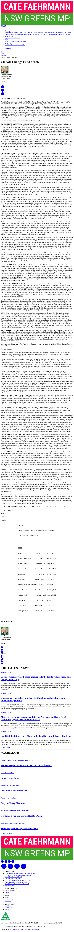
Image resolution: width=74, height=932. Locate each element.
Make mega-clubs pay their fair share (13, 823)
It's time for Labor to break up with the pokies (50, 32)
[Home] (37, 13)
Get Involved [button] (9, 36)
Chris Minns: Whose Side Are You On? (17, 884)
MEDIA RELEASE (6, 672)
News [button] (6, 39)
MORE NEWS (5, 747)
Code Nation (24, 929)
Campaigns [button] (8, 31)
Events (17, 38)
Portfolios (22, 45)
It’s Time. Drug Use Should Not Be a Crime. (44, 34)
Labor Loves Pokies (7, 773)
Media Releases (15, 41)
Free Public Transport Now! (10, 785)
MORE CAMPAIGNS (8, 834)
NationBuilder (36, 929)
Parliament (23, 41)
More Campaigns (10, 885)
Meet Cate (8, 45)
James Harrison (12, 929)
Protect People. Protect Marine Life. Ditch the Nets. (20, 32)
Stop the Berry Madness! (22, 34)
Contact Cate (15, 45)
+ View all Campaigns (64, 34)
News (2, 54)
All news (8, 41)
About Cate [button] (8, 43)
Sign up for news (10, 38)
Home (3, 52)
